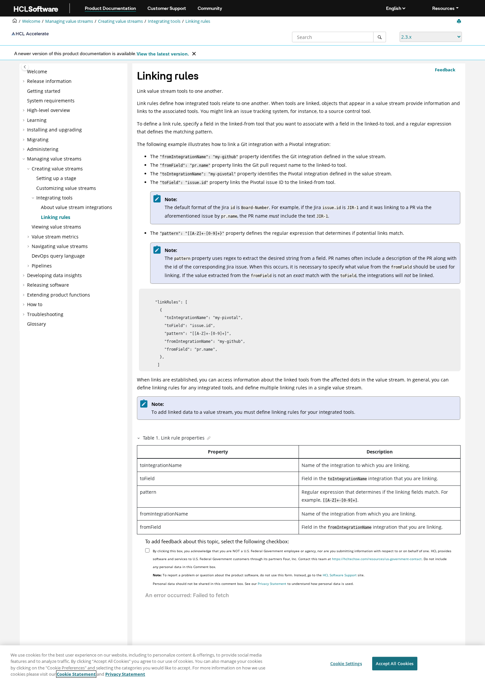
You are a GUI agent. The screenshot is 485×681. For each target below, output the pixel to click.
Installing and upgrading (54, 129)
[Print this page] (459, 21)
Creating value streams (120, 21)
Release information (49, 81)
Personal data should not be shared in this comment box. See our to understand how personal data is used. (253, 583)
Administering (42, 149)
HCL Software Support (340, 575)
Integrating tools (164, 21)
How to (34, 304)
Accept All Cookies (394, 663)
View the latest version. (163, 53)
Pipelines (42, 266)
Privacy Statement (272, 583)
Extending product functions (58, 295)
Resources (443, 8)
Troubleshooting (45, 314)
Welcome (37, 71)
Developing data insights (54, 275)
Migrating (37, 139)
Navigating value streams (60, 246)
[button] (24, 71)
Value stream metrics (55, 236)
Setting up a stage (56, 178)
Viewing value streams (56, 227)
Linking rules (197, 21)
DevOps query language (58, 256)
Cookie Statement (76, 674)
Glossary (36, 324)
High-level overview (48, 110)
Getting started (43, 91)
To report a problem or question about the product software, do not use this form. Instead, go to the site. (259, 575)
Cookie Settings (346, 663)
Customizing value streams (66, 188)
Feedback (445, 70)
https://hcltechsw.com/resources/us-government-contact (377, 558)
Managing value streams (69, 21)
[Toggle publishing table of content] (24, 66)
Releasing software (48, 285)
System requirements (51, 100)
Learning (37, 120)
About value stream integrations (76, 207)
